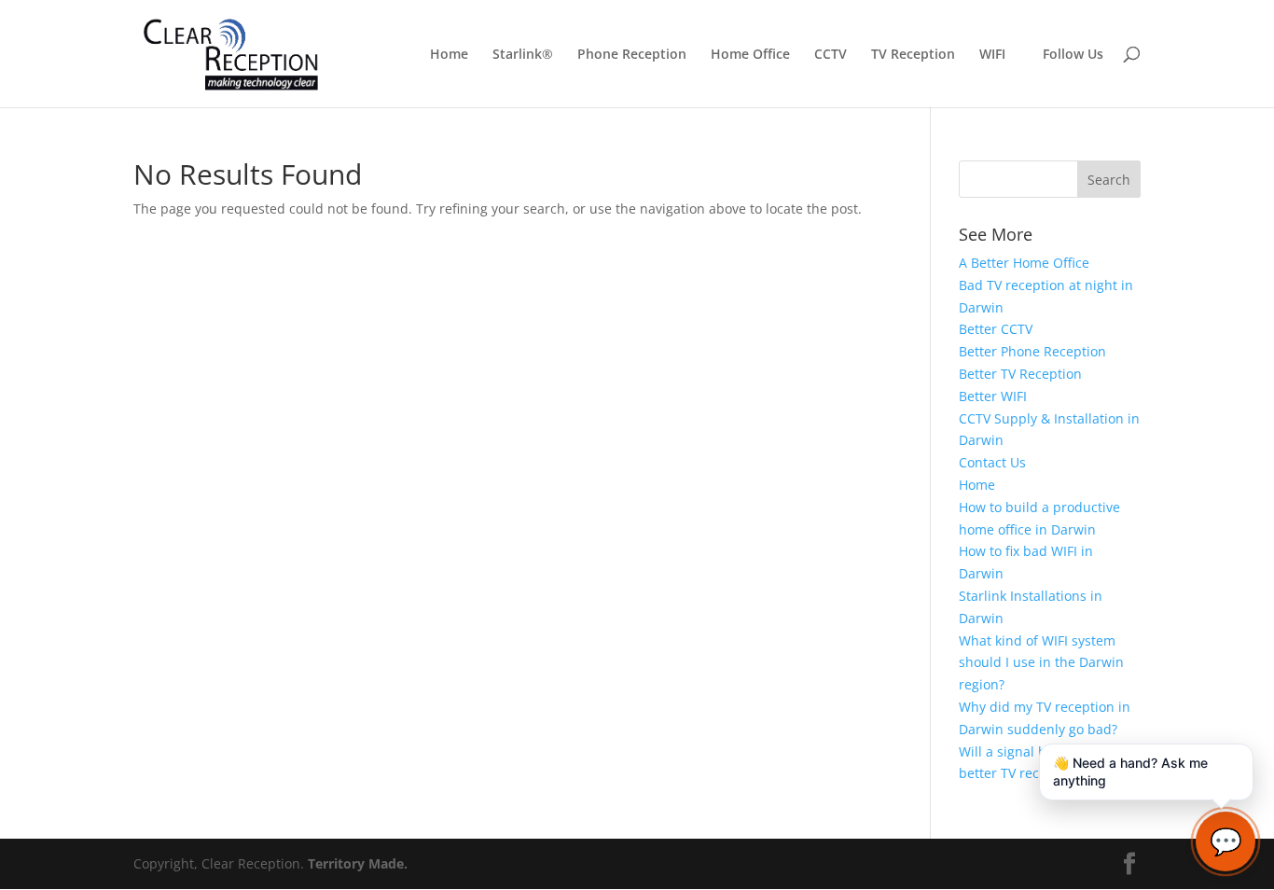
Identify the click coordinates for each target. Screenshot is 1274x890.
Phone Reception (631, 55)
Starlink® (522, 55)
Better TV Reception (1020, 373)
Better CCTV (995, 329)
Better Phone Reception (1032, 351)
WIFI (992, 55)
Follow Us (1073, 55)
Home (449, 55)
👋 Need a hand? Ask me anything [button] (1130, 772)
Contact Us (992, 462)
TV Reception (913, 55)
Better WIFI (993, 396)
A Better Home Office (1024, 262)
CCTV (830, 55)
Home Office (750, 55)
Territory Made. (358, 863)
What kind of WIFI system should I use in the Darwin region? (1041, 663)
